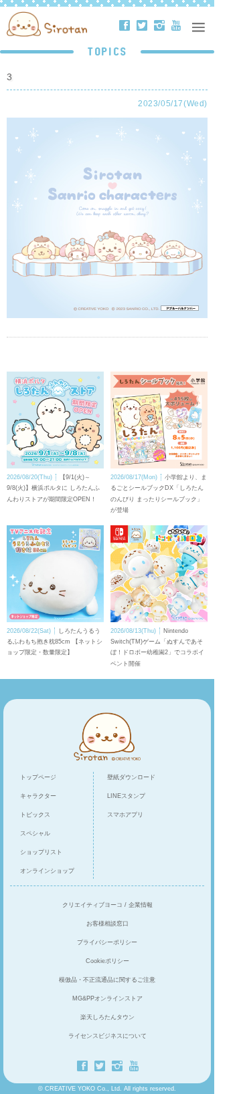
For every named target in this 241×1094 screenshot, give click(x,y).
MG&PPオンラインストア (107, 998)
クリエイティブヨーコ (92, 905)
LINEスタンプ (126, 796)
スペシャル (35, 833)
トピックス (35, 814)
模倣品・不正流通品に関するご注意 (107, 979)
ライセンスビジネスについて (107, 1036)
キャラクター (38, 796)
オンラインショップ (47, 870)
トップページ (38, 777)
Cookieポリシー (107, 961)
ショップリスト (41, 852)
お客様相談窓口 (107, 923)
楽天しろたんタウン (107, 1017)
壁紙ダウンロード (131, 777)
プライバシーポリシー (107, 942)
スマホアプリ (125, 814)
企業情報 (141, 905)
